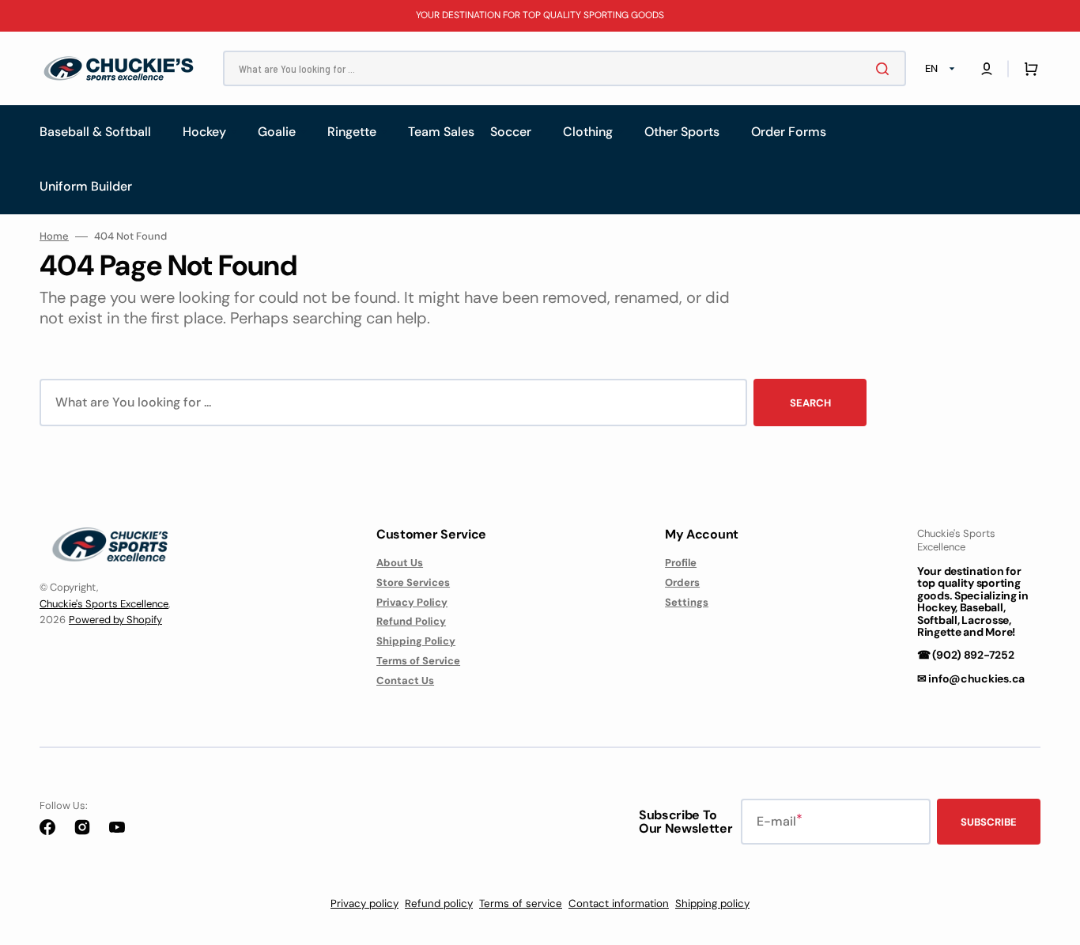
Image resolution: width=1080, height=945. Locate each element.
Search (810, 403)
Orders (682, 582)
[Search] (885, 68)
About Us (399, 563)
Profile (681, 563)
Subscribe (989, 822)
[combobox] (564, 68)
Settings (686, 602)
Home (54, 236)
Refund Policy (411, 621)
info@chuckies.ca (976, 678)
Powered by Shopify (115, 619)
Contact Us (405, 680)
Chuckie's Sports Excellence (104, 603)
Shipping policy (712, 903)
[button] (986, 68)
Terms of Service (418, 660)
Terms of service (520, 903)
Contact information (618, 903)
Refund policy (439, 903)
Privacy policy (364, 903)
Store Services (413, 582)
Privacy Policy (411, 602)
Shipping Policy (415, 641)
